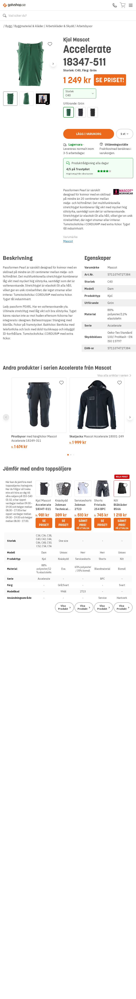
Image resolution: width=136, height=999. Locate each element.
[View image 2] (26, 99)
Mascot (68, 241)
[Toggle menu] (130, 5)
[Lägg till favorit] (50, 44)
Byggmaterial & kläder (28, 26)
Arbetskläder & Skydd (60, 26)
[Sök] (4, 15)
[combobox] (79, 93)
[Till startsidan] (14, 5)
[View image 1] (10, 99)
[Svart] (92, 112)
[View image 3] (43, 99)
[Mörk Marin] (80, 112)
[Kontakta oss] (114, 5)
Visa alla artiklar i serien (112, 375)
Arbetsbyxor (84, 26)
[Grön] (68, 112)
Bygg (8, 26)
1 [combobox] (123, 133)
